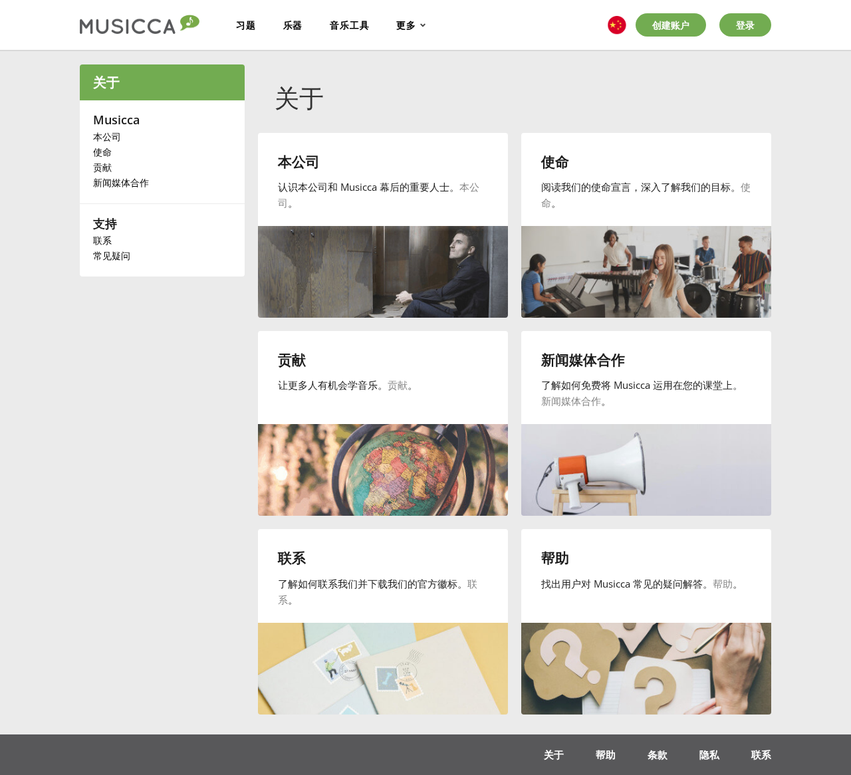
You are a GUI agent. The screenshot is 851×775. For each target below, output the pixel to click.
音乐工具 (349, 25)
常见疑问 (111, 255)
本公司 (107, 136)
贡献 (102, 167)
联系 (102, 240)
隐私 (709, 754)
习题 (246, 25)
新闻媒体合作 (121, 182)
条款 (658, 754)
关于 (106, 82)
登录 (745, 25)
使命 (102, 152)
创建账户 (670, 25)
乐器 (293, 25)
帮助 (723, 583)
